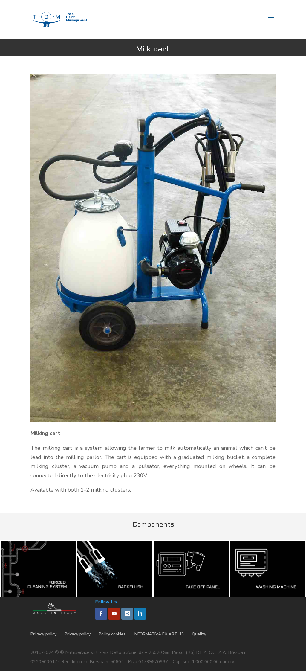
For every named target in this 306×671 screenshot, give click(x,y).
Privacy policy (43, 634)
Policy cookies (112, 634)
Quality (199, 634)
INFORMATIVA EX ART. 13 (159, 634)
